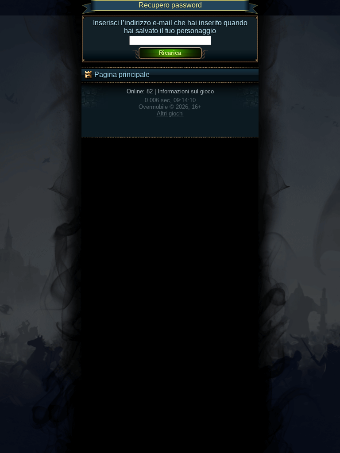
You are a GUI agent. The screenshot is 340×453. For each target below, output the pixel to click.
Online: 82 (140, 91)
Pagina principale (121, 74)
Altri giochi (170, 113)
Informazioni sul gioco (186, 91)
